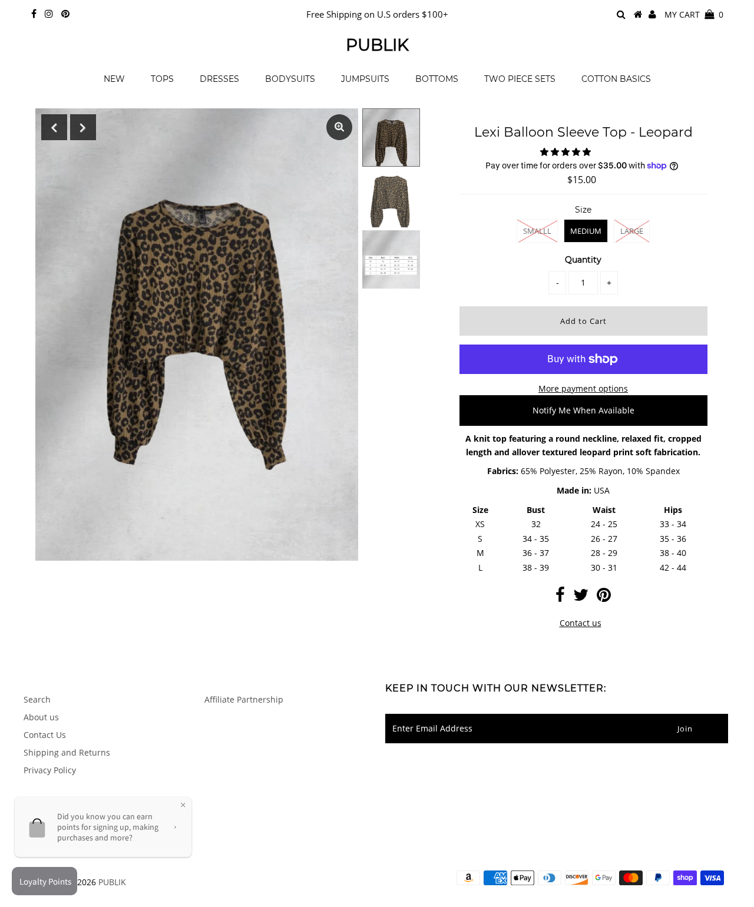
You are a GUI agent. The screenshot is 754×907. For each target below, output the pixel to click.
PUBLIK (377, 45)
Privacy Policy (50, 770)
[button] (566, 151)
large (631, 231)
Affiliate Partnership (243, 699)
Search (37, 699)
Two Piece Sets (519, 79)
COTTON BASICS (616, 79)
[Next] (83, 127)
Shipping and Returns (67, 752)
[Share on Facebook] (560, 597)
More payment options (583, 388)
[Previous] (54, 127)
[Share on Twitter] (580, 597)
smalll (537, 231)
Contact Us (45, 734)
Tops (162, 79)
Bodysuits (290, 79)
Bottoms (436, 79)
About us (41, 717)
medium (585, 231)
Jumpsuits (365, 79)
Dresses (219, 79)
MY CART (693, 14)
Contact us (580, 622)
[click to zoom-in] (339, 127)
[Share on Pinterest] (604, 597)
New (114, 79)
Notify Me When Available (583, 410)
